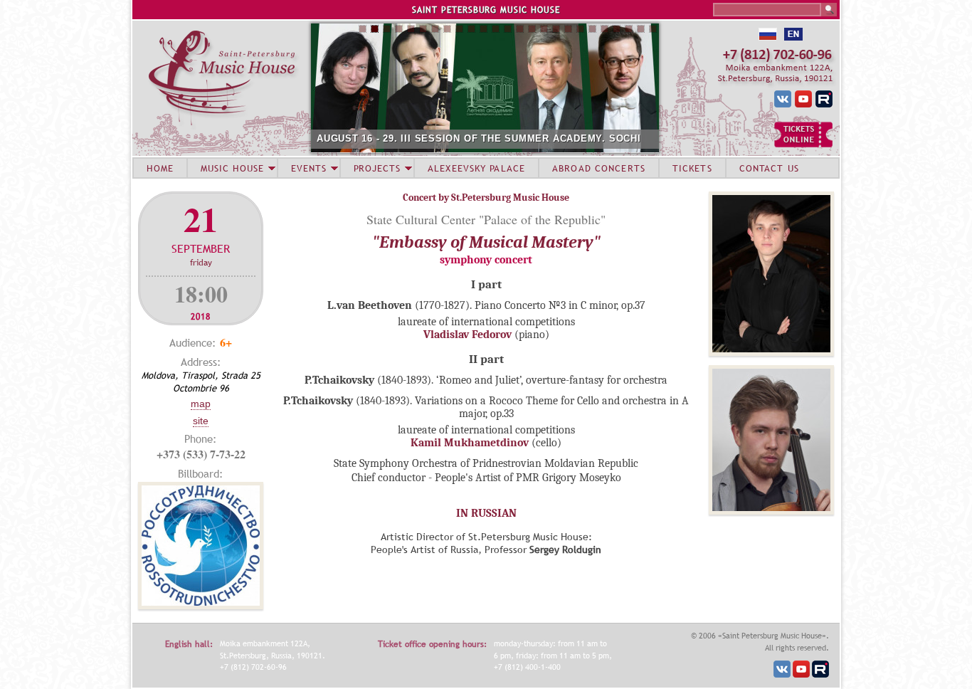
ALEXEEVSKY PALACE (476, 168)
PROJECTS (377, 168)
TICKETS (692, 168)
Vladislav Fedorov (467, 334)
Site (200, 420)
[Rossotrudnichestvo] (200, 605)
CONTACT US (769, 168)
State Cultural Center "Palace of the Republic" (486, 219)
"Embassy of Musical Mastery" (486, 242)
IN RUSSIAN (486, 513)
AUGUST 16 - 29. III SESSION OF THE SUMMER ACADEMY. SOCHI (479, 138)
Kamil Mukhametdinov (470, 442)
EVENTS (309, 168)
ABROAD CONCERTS (598, 168)
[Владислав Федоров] (771, 352)
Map (201, 403)
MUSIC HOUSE (232, 168)
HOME (160, 168)
